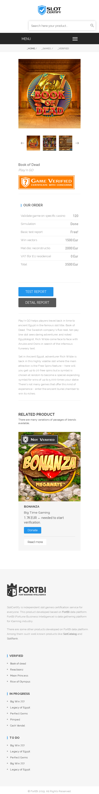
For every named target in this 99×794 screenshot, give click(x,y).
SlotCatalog (70, 634)
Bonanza (31, 506)
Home (31, 48)
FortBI (66, 612)
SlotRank (12, 638)
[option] (33, 143)
